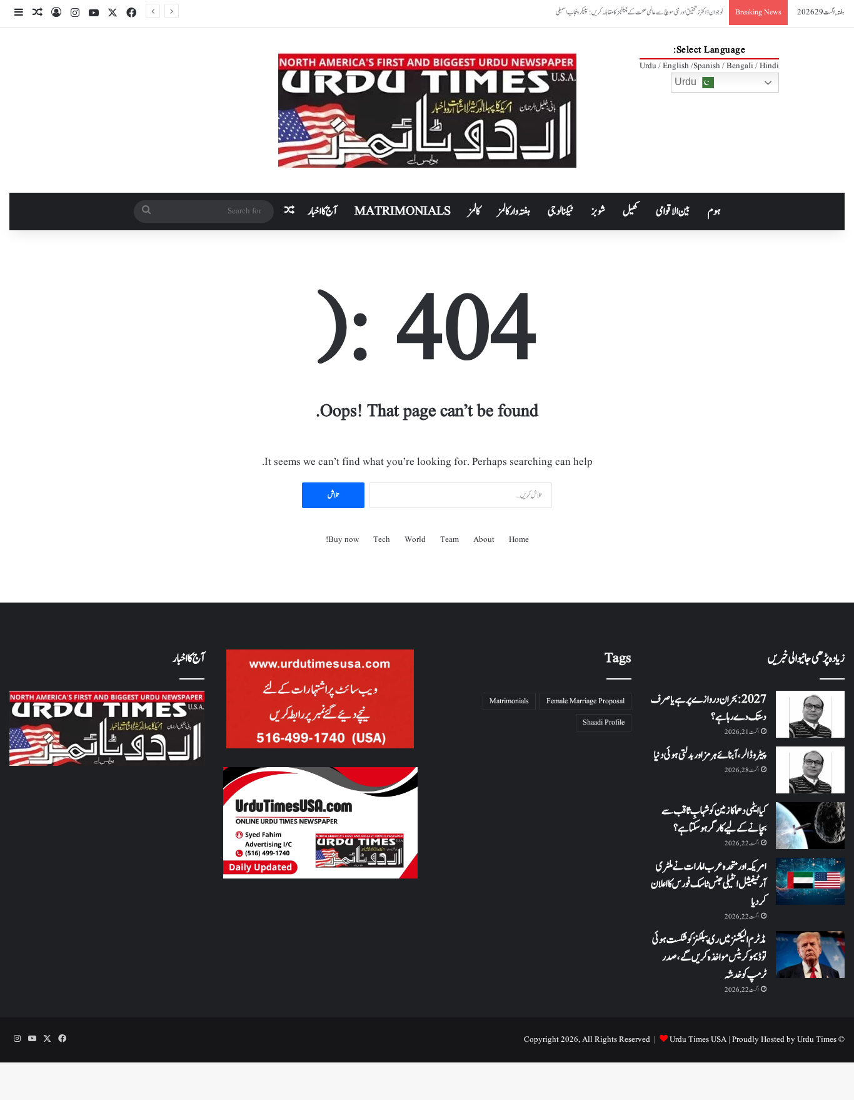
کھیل (630, 211)
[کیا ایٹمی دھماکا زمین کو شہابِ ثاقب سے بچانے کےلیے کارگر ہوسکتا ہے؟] (810, 825)
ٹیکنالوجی (561, 211)
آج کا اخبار (322, 211)
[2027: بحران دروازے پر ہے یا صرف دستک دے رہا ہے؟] (810, 714)
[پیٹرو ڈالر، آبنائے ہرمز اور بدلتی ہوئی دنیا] (810, 769)
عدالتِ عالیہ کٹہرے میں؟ (698, 12)
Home (519, 540)
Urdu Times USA (698, 1040)
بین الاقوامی (673, 211)
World (415, 540)
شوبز (598, 211)
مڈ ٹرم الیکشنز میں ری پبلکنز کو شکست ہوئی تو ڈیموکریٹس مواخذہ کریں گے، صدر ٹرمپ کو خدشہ (709, 957)
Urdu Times (816, 1040)
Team (449, 540)
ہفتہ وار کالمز (514, 211)
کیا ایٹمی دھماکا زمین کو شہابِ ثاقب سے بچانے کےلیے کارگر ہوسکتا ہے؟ (713, 819)
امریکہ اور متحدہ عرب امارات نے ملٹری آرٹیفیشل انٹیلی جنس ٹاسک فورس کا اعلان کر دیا (708, 884)
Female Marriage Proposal (585, 701)
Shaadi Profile (604, 722)
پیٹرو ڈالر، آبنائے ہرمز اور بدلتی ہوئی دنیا (710, 755)
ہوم (714, 211)
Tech (381, 540)
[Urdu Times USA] (427, 110)
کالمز (474, 211)
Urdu (687, 81)
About (484, 540)
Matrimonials (509, 701)
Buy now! (342, 540)
